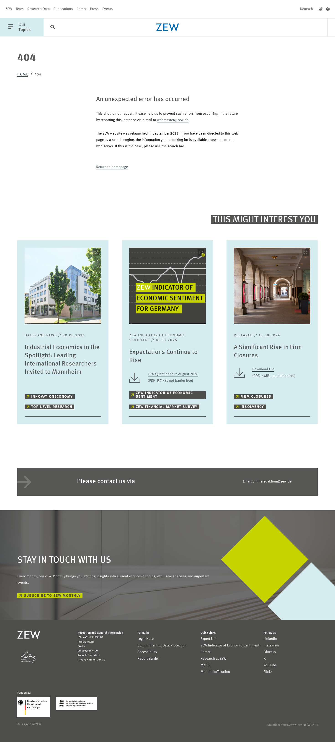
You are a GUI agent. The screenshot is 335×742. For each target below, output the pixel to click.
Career (81, 9)
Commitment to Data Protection (162, 645)
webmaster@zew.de (172, 120)
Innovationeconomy (52, 397)
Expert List (208, 639)
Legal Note (145, 639)
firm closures (255, 397)
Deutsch (306, 9)
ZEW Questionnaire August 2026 (173, 374)
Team (20, 9)
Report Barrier (148, 659)
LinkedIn (270, 639)
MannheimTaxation (215, 672)
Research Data (38, 9)
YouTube (270, 665)
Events (107, 9)
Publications (63, 9)
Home (22, 74)
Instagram (271, 645)
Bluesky (270, 652)
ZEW (8, 9)
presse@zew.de (87, 650)
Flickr (268, 672)
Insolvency (252, 407)
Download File (263, 369)
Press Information (88, 655)
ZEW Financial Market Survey (167, 407)
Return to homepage (112, 167)
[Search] (53, 27)
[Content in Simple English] (327, 9)
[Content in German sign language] (320, 9)
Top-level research (51, 407)
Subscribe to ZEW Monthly (52, 596)
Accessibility (147, 652)
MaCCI (205, 665)
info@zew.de (85, 642)
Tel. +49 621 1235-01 (90, 637)
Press (94, 9)
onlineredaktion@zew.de (267, 481)
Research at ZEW (213, 659)
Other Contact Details (91, 660)
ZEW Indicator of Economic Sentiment (164, 395)
